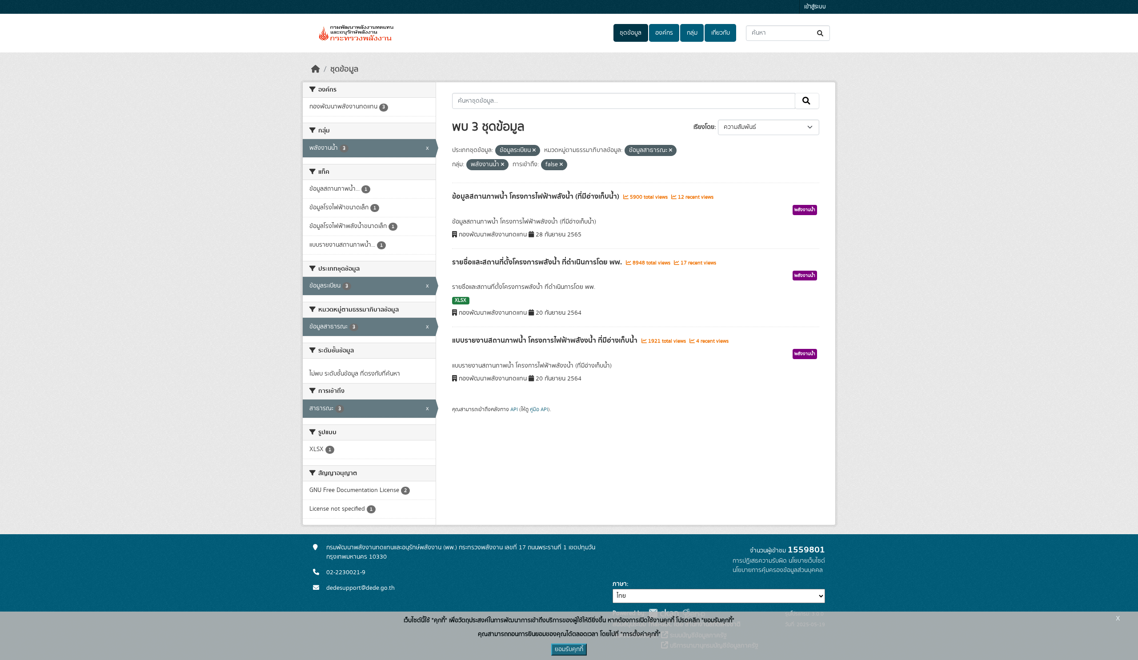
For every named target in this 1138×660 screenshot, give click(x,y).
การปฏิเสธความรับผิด (760, 560)
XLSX (460, 300)
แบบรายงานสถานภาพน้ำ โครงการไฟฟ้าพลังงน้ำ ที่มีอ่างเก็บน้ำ (545, 340)
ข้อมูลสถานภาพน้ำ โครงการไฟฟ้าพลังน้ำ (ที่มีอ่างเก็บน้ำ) (536, 196)
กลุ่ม (692, 32)
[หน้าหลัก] (315, 69)
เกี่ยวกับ (720, 32)
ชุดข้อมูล (630, 32)
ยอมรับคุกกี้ (569, 649)
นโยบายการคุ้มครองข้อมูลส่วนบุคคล (778, 570)
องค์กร (664, 32)
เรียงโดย (703, 127)
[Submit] (820, 33)
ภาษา (620, 584)
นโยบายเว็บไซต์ (807, 560)
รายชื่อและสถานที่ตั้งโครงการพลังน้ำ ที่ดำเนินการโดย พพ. (538, 262)
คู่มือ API (539, 409)
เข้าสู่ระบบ (815, 7)
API (514, 409)
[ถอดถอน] (534, 150)
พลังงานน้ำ (804, 210)
